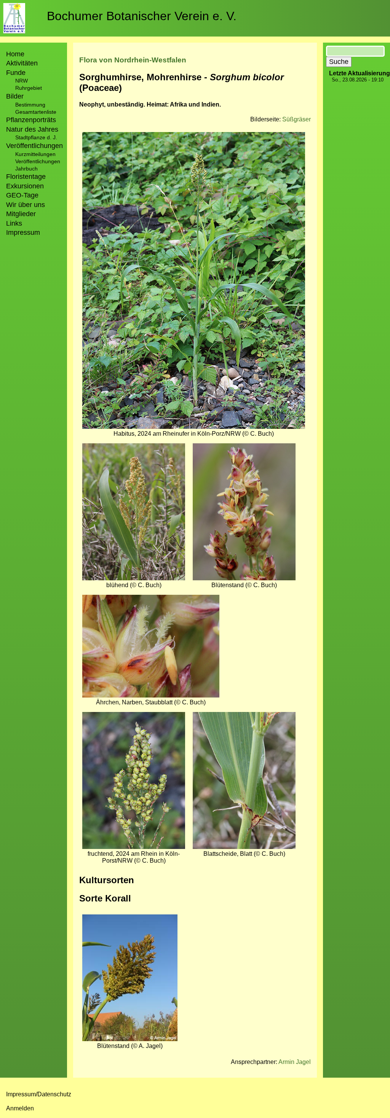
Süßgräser (296, 119)
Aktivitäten (22, 63)
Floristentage (26, 176)
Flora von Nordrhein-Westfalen (132, 60)
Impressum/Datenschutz (38, 1094)
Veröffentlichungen (37, 161)
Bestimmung (30, 105)
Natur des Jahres (32, 129)
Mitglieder (21, 214)
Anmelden (20, 1108)
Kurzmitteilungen (35, 154)
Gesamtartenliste (35, 112)
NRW (21, 81)
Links (14, 223)
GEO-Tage (22, 195)
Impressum (23, 232)
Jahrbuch (26, 169)
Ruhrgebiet (28, 88)
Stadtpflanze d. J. (36, 137)
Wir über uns (25, 205)
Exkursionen (25, 186)
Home (15, 54)
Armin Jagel (294, 1062)
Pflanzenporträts (31, 120)
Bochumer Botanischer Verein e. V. (142, 16)
